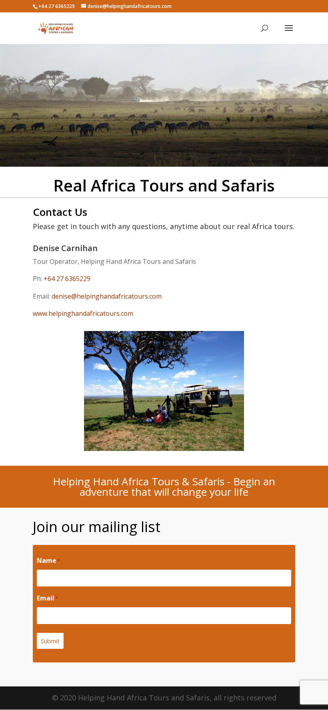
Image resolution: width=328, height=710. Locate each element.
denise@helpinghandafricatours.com (107, 296)
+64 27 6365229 (67, 278)
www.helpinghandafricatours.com (83, 313)
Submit (50, 641)
